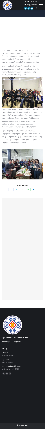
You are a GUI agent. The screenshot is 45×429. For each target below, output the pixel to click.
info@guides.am (32, 5)
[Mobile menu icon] (41, 5)
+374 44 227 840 (32, 1)
